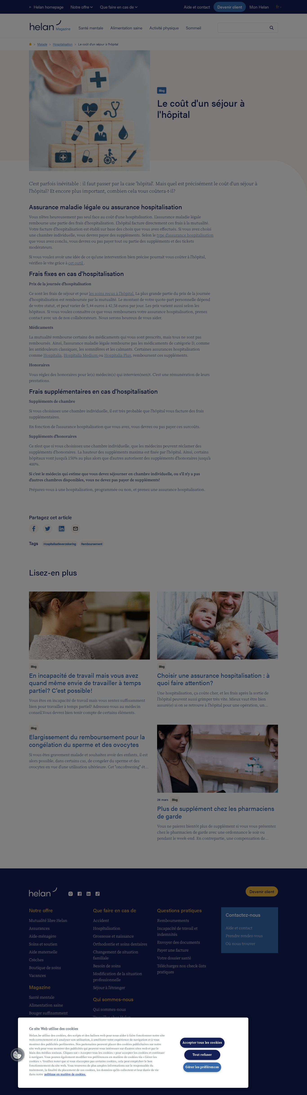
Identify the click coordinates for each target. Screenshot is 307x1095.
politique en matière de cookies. (65, 1074)
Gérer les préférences (202, 1067)
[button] (17, 1055)
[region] (133, 1053)
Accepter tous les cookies (202, 1042)
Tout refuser (202, 1055)
